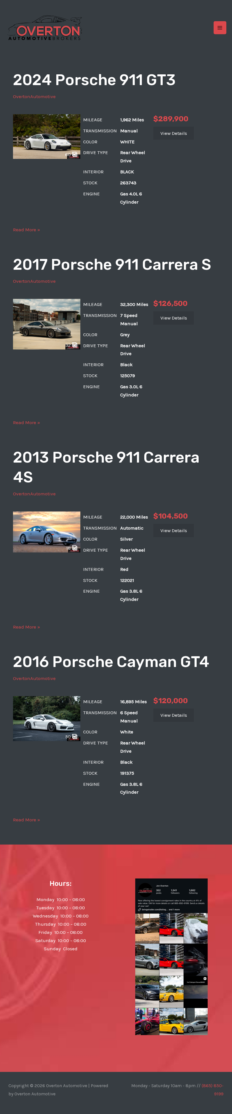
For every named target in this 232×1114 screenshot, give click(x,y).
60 (68, 154)
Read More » (26, 230)
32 (68, 345)
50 (68, 736)
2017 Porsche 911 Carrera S (112, 265)
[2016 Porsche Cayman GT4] (46, 718)
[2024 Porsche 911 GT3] (46, 136)
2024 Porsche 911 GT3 (94, 80)
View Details (173, 133)
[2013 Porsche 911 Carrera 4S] (46, 531)
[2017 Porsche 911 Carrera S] (46, 323)
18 (69, 548)
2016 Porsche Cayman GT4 (111, 662)
